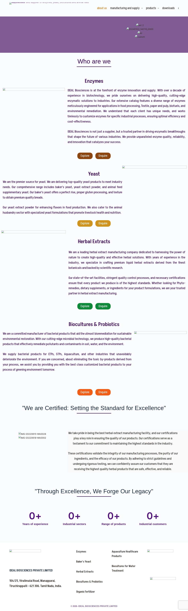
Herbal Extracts (85, 572)
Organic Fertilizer (85, 592)
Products (151, 8)
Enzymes (81, 552)
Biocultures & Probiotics (89, 582)
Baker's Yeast (83, 562)
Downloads (168, 8)
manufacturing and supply (125, 8)
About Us (102, 8)
